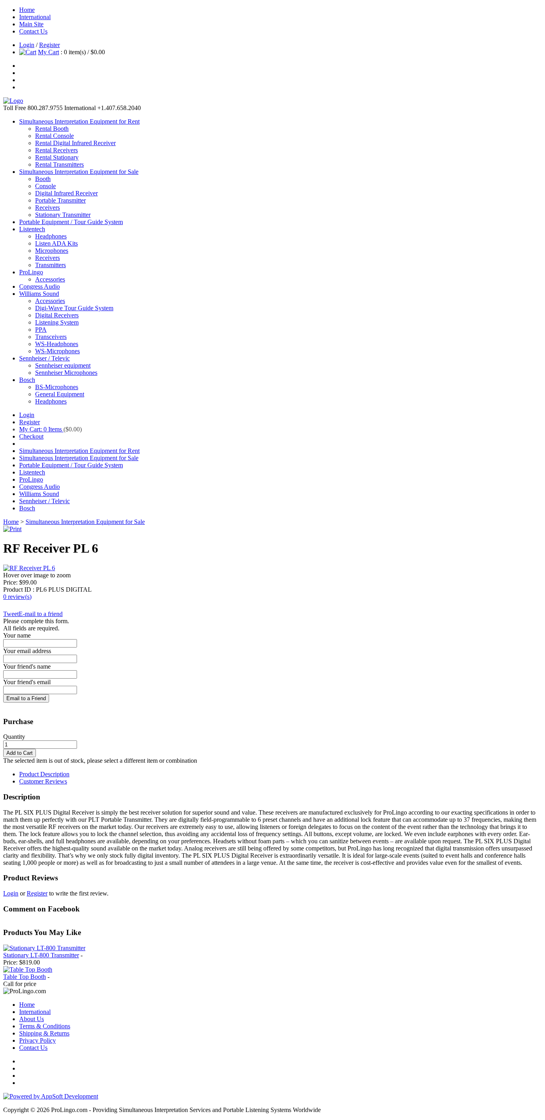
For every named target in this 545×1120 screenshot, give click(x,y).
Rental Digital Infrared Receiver (75, 143)
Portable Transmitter (60, 200)
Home (27, 9)
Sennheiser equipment (63, 365)
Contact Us (33, 31)
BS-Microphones (56, 387)
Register (49, 44)
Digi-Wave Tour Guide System (74, 308)
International (35, 17)
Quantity (14, 736)
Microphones (51, 250)
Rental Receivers (56, 150)
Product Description (44, 774)
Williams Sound (39, 293)
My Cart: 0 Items (41, 429)
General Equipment (59, 394)
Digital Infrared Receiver (66, 193)
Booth (43, 178)
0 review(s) (17, 596)
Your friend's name (27, 666)
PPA (41, 329)
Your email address (27, 651)
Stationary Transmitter (63, 214)
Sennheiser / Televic (44, 358)
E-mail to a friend (41, 613)
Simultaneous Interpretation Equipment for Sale (78, 171)
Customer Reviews (43, 781)
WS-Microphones (57, 351)
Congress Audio (39, 286)
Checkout (31, 436)
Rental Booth (52, 128)
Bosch (27, 379)
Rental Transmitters (59, 164)
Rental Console (54, 135)
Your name (17, 635)
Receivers (47, 207)
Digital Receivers (57, 315)
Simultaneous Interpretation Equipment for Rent (79, 121)
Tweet (11, 613)
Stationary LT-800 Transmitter (41, 955)
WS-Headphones (56, 344)
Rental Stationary (57, 157)
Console (45, 186)
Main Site (31, 24)
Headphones (51, 236)
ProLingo (31, 272)
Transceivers (51, 336)
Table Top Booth (24, 976)
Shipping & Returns (44, 1033)
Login (26, 44)
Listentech (32, 229)
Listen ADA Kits (56, 243)
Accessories (50, 279)
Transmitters (50, 265)
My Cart (48, 52)
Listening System (57, 322)
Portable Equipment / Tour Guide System (71, 221)
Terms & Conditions (44, 1026)
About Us (31, 1019)
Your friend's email (27, 682)
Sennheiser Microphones (66, 372)
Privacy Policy (37, 1040)
